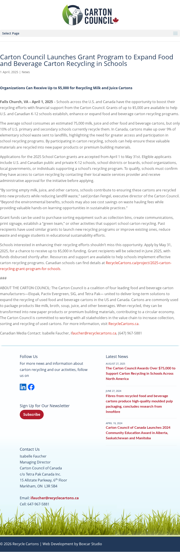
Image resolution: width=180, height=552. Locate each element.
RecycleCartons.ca (123, 323)
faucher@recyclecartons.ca (94, 333)
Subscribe (31, 414)
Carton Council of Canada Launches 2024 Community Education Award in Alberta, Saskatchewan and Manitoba (138, 433)
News (26, 72)
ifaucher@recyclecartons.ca (55, 498)
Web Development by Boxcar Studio (72, 543)
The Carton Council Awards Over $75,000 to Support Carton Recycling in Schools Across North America (140, 374)
